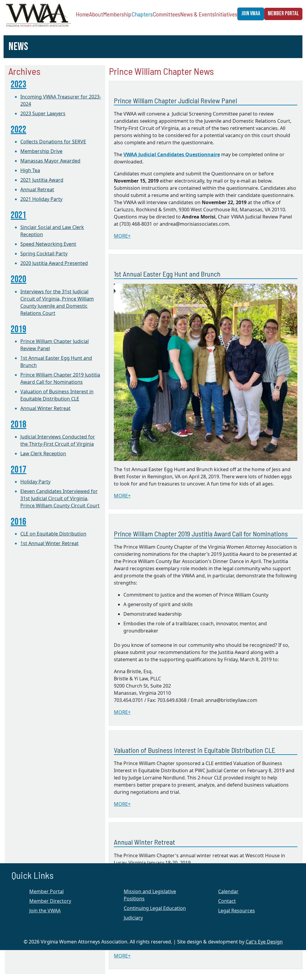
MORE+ (122, 236)
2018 (18, 424)
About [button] (96, 14)
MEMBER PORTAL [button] (283, 13)
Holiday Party (35, 481)
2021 (18, 215)
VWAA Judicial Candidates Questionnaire (171, 154)
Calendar (228, 891)
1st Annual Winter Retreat (49, 543)
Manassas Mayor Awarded (50, 160)
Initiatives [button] (226, 14)
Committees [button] (166, 14)
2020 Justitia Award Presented (54, 263)
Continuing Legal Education (155, 908)
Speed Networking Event (48, 244)
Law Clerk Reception (43, 453)
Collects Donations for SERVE (53, 141)
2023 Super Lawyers (42, 113)
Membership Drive (41, 151)
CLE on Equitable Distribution (53, 533)
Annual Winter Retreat (45, 408)
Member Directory (50, 901)
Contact (227, 901)
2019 (18, 329)
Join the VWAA (45, 910)
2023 (18, 84)
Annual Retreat (37, 189)
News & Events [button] (197, 14)
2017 (18, 470)
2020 (18, 279)
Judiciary (133, 917)
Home (82, 14)
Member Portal (46, 891)
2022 (18, 130)
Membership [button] (117, 14)
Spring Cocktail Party (44, 253)
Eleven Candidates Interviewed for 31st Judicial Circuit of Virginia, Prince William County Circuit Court (60, 498)
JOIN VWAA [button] (250, 13)
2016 (18, 522)
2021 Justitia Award (41, 180)
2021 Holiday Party (41, 199)
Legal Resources (236, 910)
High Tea (30, 170)
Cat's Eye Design (264, 941)
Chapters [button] (142, 14)
